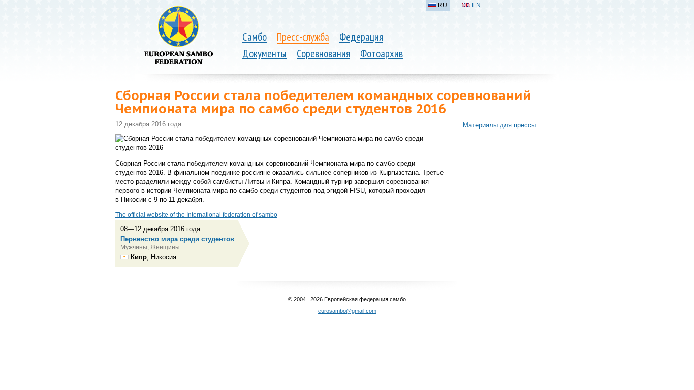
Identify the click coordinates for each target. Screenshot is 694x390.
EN (476, 5)
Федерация (361, 37)
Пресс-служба (303, 37)
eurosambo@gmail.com (347, 311)
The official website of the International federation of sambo (196, 214)
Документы (264, 53)
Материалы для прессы (499, 125)
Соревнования (323, 53)
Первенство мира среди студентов (177, 239)
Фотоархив (381, 53)
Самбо (254, 37)
